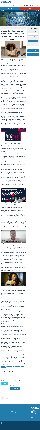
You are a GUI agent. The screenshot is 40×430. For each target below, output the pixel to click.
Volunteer (2, 412)
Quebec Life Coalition (10, 63)
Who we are (3, 409)
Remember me (12, 385)
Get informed (26, 5)
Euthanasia (12, 411)
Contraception (13, 414)
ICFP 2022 (6, 366)
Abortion (12, 409)
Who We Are (19, 5)
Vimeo (23, 414)
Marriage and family (14, 412)
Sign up (10, 8)
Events (2, 414)
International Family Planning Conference (14, 366)
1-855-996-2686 (33, 416)
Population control (3, 367)
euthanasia (2, 366)
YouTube (23, 415)
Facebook (23, 409)
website (7, 84)
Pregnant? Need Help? (27, 10)
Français (2, 10)
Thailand (22, 366)
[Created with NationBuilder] (2, 423)
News (13, 5)
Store (38, 5)
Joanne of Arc (4, 63)
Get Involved (32, 5)
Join (1, 411)
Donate (30, 8)
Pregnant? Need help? (33, 50)
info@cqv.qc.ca (33, 417)
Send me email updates (34, 38)
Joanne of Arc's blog (21, 396)
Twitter (5, 383)
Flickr (22, 411)
